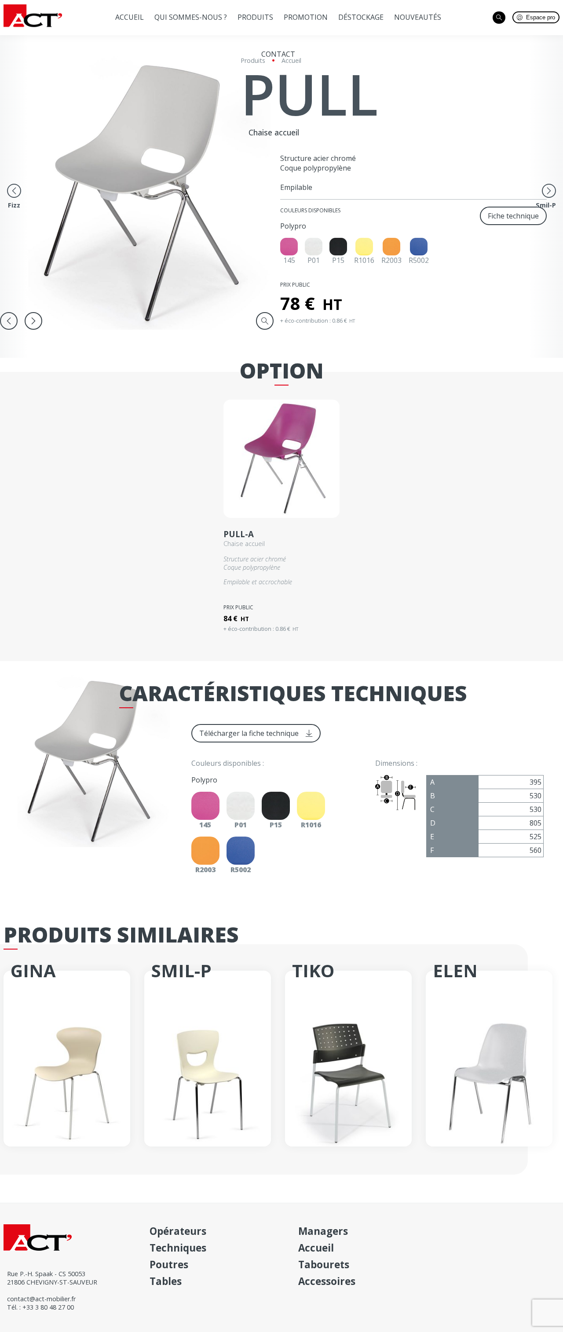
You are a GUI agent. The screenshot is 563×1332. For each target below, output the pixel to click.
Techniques (178, 1248)
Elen (455, 970)
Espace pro (540, 17)
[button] (33, 321)
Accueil (129, 17)
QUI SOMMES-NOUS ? (190, 17)
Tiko (313, 970)
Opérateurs (178, 1231)
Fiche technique (513, 216)
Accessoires (326, 1281)
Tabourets (323, 1264)
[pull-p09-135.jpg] (153, 192)
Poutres (169, 1264)
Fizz (14, 205)
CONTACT (278, 54)
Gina (33, 970)
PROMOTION (306, 17)
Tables (166, 1281)
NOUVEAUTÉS (417, 17)
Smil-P (546, 205)
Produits (255, 17)
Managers (323, 1231)
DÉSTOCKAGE (361, 17)
